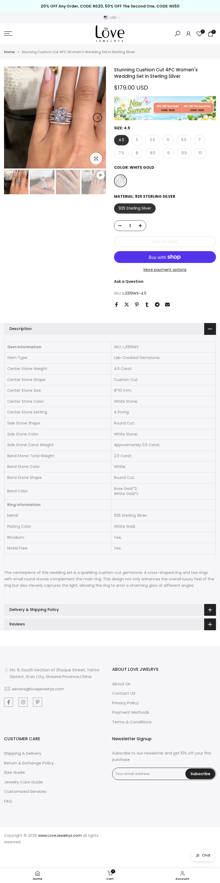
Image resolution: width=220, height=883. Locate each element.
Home (9, 52)
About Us (121, 684)
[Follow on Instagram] (23, 702)
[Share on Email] (167, 304)
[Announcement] (110, 6)
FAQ (8, 801)
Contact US (123, 693)
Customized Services (25, 791)
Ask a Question (129, 281)
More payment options (165, 269)
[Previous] (12, 117)
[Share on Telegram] (157, 304)
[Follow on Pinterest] (37, 702)
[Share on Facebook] (116, 304)
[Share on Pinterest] (136, 304)
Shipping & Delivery (22, 753)
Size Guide (14, 772)
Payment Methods (130, 712)
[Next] (97, 117)
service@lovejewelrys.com (38, 689)
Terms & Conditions (132, 722)
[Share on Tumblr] (147, 304)
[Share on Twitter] (126, 304)
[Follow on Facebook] (8, 702)
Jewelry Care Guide (23, 782)
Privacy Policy (125, 703)
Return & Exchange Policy (29, 763)
